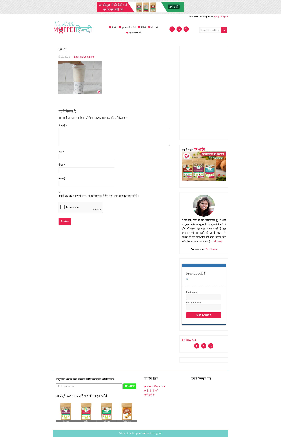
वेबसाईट (62, 178)
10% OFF (130, 386)
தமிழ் (216, 16)
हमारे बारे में (149, 395)
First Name (191, 291)
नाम (61, 151)
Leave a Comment (84, 57)
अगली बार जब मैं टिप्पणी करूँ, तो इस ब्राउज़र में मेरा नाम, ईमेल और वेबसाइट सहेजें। (99, 196)
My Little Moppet (73, 30)
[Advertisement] (204, 92)
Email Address (193, 302)
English (224, 16)
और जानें (218, 241)
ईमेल (62, 165)
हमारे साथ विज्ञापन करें (154, 386)
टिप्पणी (63, 125)
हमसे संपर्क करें (151, 390)
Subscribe (203, 315)
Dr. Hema (211, 249)
